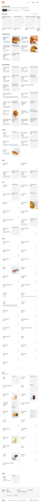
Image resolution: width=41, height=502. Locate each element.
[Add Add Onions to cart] (18, 367)
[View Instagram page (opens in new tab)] (4, 500)
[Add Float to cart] (36, 451)
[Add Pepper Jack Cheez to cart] (36, 246)
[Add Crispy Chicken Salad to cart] (36, 177)
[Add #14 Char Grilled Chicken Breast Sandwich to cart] (36, 124)
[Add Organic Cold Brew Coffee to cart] (18, 468)
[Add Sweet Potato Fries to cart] (36, 216)
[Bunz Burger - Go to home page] (3, 2)
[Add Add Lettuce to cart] (36, 358)
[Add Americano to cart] (36, 459)
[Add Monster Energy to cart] (18, 451)
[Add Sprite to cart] (36, 390)
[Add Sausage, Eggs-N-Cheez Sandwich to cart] (18, 50)
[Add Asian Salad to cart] (18, 168)
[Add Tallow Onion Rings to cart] (18, 199)
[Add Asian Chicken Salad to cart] (18, 177)
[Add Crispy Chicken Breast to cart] (36, 289)
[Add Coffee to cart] (18, 459)
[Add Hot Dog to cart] (18, 137)
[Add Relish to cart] (36, 341)
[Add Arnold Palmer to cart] (36, 433)
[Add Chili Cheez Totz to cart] (18, 216)
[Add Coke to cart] (18, 382)
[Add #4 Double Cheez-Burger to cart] (11, 25)
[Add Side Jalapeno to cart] (36, 350)
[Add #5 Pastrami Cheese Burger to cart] (18, 90)
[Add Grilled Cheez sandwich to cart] (36, 107)
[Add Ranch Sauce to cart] (18, 315)
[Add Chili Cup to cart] (36, 307)
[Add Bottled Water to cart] (36, 416)
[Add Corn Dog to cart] (18, 155)
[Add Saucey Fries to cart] (36, 199)
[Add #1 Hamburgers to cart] (18, 72)
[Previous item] (34, 14)
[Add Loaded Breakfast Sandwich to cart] (18, 59)
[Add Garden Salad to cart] (36, 168)
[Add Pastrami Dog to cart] (18, 146)
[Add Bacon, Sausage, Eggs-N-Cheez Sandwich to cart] (36, 50)
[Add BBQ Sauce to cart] (36, 315)
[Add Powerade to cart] (36, 442)
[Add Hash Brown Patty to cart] (36, 233)
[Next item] (37, 14)
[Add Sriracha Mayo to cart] (18, 324)
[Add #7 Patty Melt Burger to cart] (18, 98)
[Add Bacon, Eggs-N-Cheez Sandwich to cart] (36, 42)
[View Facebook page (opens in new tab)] (2, 500)
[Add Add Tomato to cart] (18, 358)
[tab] (4, 10)
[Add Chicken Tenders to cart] (18, 115)
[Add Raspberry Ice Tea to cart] (18, 433)
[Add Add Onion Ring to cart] (18, 341)
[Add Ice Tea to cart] (18, 425)
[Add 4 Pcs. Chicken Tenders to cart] (36, 224)
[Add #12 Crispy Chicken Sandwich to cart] (36, 115)
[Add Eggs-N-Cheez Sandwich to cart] (18, 42)
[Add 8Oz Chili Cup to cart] (18, 233)
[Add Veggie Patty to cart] (36, 281)
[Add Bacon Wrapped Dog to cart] (36, 137)
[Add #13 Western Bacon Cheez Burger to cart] (18, 124)
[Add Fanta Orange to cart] (18, 399)
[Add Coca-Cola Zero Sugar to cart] (18, 390)
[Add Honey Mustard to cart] (18, 332)
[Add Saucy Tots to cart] (18, 207)
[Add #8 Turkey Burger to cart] (36, 98)
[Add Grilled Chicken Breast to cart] (18, 289)
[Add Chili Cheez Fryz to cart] (36, 207)
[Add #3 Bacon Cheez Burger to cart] (34, 25)
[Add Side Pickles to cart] (18, 350)
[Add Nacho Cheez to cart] (36, 255)
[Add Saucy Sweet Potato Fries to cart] (18, 224)
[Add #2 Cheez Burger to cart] (22, 25)
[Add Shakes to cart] (18, 481)
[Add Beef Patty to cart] (36, 272)
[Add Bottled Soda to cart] (18, 416)
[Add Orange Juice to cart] (18, 442)
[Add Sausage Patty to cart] (18, 264)
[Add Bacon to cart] (18, 272)
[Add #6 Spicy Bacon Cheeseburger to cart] (36, 90)
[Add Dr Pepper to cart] (36, 399)
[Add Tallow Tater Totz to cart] (36, 190)
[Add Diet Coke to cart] (36, 382)
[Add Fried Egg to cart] (18, 298)
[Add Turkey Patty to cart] (18, 281)
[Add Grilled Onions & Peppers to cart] (36, 332)
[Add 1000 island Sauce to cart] (36, 324)
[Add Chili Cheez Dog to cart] (36, 146)
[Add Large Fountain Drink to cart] (36, 408)
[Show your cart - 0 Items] (37, 2)
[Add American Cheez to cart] (18, 246)
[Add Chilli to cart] (18, 307)
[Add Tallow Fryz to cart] (18, 190)
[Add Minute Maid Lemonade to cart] (18, 408)
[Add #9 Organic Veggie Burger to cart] (18, 107)
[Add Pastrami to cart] (36, 298)
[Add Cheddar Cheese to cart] (18, 255)
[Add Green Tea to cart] (36, 425)
